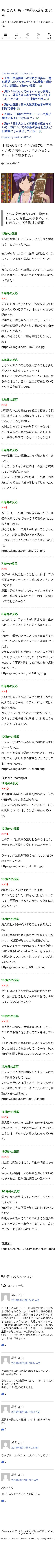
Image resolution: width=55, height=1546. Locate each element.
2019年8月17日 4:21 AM (24, 1447)
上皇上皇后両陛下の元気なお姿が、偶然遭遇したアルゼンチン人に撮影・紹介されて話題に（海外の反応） (27, 81)
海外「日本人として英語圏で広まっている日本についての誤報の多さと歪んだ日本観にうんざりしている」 (27, 127)
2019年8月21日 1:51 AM (24, 1480)
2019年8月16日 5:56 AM (25, 1300)
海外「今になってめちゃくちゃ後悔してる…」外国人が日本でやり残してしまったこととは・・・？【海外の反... (26, 95)
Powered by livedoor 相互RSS (16, 137)
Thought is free (47, 1538)
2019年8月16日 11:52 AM (25, 1411)
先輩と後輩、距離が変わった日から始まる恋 (17, 73)
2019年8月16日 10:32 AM (25, 1363)
